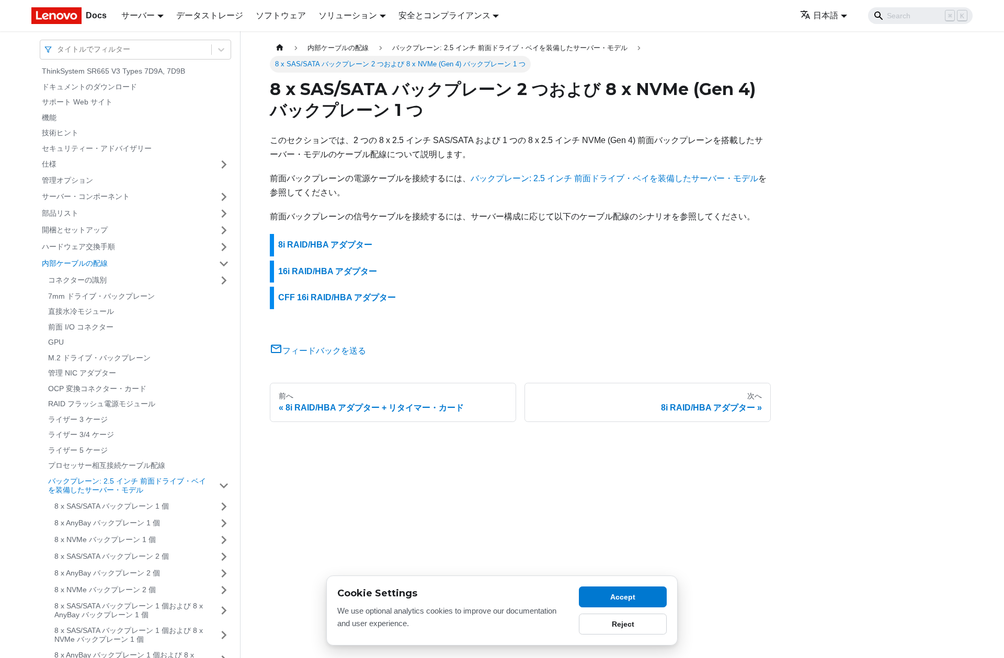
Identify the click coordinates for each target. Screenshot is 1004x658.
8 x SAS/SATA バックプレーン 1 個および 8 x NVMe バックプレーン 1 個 (128, 635)
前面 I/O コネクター (80, 327)
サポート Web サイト (77, 102)
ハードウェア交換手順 (78, 246)
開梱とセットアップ (75, 230)
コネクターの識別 (77, 280)
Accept (622, 597)
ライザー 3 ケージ (78, 419)
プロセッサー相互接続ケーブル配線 (106, 465)
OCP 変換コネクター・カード (97, 388)
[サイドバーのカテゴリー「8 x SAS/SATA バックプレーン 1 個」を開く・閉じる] (223, 506)
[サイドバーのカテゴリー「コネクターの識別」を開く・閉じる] (223, 280)
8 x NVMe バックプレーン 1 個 (105, 539)
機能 (49, 117)
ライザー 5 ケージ (78, 450)
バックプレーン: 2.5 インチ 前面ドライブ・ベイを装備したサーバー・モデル (127, 486)
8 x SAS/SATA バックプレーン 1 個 (111, 506)
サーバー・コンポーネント (86, 196)
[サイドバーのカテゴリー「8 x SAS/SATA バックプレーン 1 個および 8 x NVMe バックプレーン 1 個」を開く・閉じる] (223, 635)
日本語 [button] (825, 15)
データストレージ (209, 15)
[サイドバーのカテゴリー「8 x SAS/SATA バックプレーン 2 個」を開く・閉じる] (223, 556)
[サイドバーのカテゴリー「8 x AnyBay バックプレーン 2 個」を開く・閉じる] (223, 573)
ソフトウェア (281, 15)
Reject (623, 624)
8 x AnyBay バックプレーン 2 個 (107, 573)
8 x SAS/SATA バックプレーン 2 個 (111, 556)
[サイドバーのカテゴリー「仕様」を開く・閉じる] (223, 164)
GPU (56, 342)
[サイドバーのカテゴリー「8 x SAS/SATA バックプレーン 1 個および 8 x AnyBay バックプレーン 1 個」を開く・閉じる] (223, 610)
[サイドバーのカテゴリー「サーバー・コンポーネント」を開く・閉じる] (223, 197)
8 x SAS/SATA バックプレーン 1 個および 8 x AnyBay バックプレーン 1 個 (128, 610)
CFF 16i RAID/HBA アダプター (337, 297)
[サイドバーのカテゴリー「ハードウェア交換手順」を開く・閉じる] (223, 247)
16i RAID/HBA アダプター (327, 271)
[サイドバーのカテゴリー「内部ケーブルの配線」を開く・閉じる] (223, 263)
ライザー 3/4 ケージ (81, 434)
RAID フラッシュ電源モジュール (101, 404)
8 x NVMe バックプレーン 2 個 (105, 589)
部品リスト (60, 213)
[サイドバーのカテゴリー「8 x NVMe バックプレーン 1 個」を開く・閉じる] (223, 540)
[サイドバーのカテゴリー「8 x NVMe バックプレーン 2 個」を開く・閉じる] (223, 590)
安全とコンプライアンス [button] (444, 15)
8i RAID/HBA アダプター (325, 244)
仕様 (49, 164)
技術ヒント (60, 132)
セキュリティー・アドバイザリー (97, 148)
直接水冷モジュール (81, 311)
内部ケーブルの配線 (75, 263)
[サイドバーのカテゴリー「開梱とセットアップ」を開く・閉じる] (223, 230)
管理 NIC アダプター (82, 373)
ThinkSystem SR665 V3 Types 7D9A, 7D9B (113, 71)
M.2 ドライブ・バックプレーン (99, 358)
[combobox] (58, 49)
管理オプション (67, 180)
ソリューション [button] (347, 15)
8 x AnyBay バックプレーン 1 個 (107, 523)
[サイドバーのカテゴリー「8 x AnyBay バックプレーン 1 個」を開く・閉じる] (223, 523)
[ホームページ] (280, 48)
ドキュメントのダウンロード (89, 87)
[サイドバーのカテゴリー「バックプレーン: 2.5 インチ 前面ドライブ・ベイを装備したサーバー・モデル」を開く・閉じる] (223, 486)
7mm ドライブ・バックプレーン (101, 296)
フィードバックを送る (324, 350)
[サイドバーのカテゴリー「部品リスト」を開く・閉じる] (223, 213)
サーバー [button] (138, 15)
